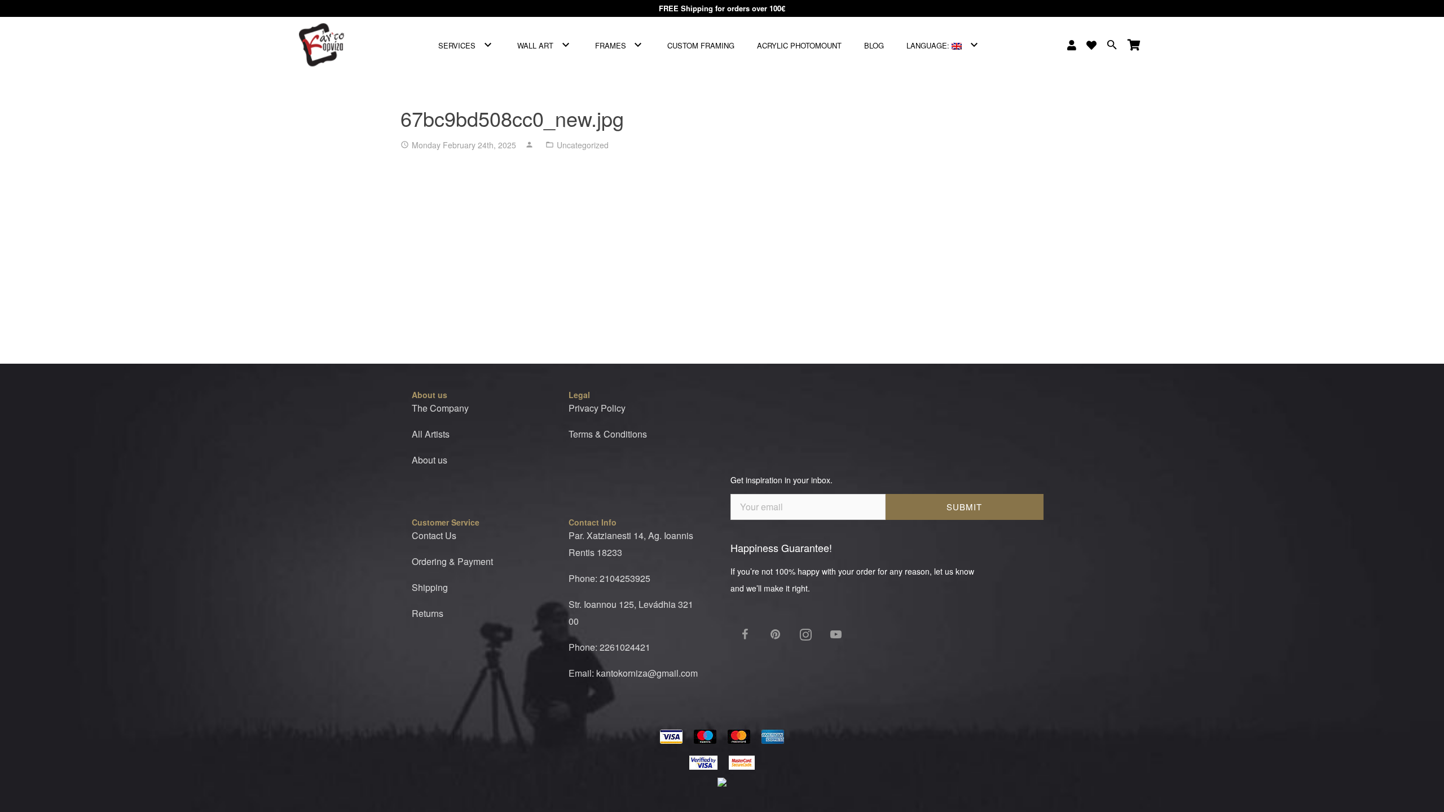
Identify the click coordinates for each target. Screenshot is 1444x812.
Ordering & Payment (452, 561)
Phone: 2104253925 (609, 578)
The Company (440, 407)
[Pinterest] (775, 634)
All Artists (431, 433)
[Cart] (1134, 45)
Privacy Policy (597, 407)
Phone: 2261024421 (609, 647)
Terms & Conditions (608, 433)
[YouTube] (836, 634)
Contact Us (434, 535)
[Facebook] (744, 634)
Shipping (430, 587)
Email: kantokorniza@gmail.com (633, 673)
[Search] (1112, 45)
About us (429, 459)
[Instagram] (805, 634)
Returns (427, 613)
